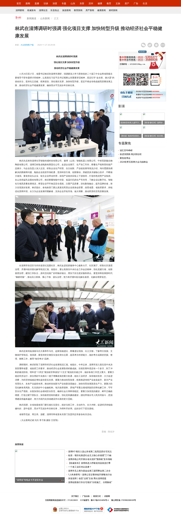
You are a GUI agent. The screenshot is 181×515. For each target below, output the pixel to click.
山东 (73, 3)
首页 (19, 3)
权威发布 (31, 10)
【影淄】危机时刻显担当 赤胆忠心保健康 (137, 136)
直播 (37, 3)
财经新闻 (113, 10)
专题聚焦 (124, 143)
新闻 (28, 3)
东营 (82, 3)
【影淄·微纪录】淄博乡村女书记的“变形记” (161, 122)
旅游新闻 (66, 10)
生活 (145, 3)
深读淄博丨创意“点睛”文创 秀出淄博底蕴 (87, 478)
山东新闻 (45, 18)
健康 (100, 3)
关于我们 (75, 496)
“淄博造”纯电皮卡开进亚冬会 (29, 479)
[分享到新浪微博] (149, 45)
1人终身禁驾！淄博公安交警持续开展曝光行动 (90, 474)
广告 (136, 3)
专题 (64, 3)
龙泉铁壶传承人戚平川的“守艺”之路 (134, 122)
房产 (127, 3)
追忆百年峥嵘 (126, 150)
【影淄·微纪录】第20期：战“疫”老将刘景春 (161, 136)
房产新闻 (90, 10)
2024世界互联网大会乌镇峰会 (134, 161)
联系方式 (97, 496)
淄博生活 (43, 10)
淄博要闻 (20, 10)
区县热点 (55, 10)
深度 (55, 3)
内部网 (107, 496)
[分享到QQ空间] (156, 45)
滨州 (91, 3)
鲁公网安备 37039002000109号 (123, 500)
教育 (109, 3)
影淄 (121, 106)
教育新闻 (78, 10)
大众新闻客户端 (27, 45)
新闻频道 (31, 18)
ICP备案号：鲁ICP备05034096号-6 (94, 500)
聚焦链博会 (125, 158)
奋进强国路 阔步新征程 (131, 154)
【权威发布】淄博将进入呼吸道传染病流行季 (89, 463)
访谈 (46, 3)
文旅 (118, 3)
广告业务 (86, 496)
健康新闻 (101, 10)
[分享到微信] (143, 45)
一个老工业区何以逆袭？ (79, 466)
